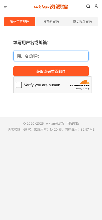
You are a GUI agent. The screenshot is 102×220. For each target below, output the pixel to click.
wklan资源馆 (51, 6)
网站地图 (73, 123)
